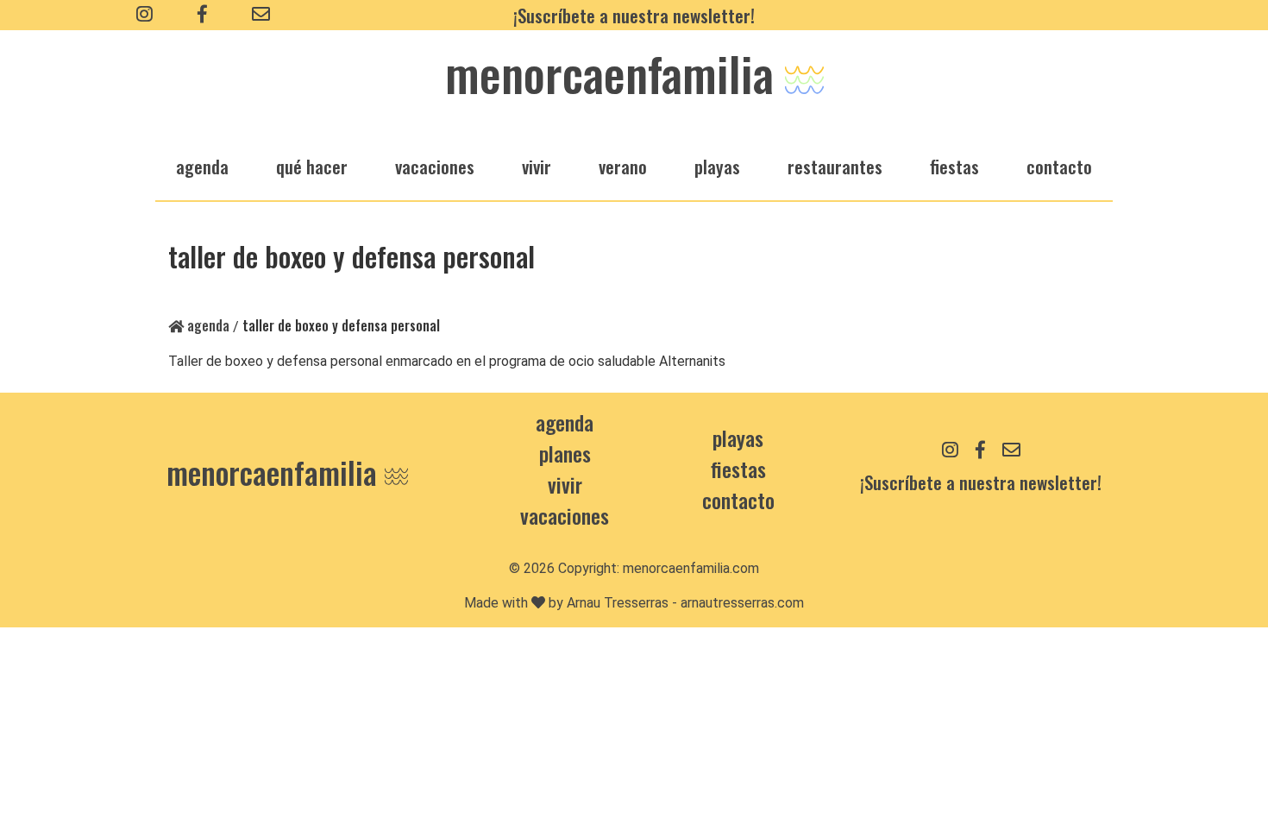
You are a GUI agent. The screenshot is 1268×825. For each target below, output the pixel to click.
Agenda (206, 325)
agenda (202, 166)
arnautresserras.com (742, 603)
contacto (738, 499)
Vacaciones (564, 515)
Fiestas (738, 468)
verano (623, 166)
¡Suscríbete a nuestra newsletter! (634, 15)
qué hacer (312, 166)
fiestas (954, 166)
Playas (737, 437)
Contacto (1059, 166)
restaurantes (835, 166)
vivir (536, 166)
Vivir (565, 484)
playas (717, 166)
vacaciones (434, 166)
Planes (565, 453)
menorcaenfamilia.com (691, 568)
